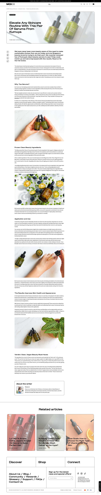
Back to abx (99, 486)
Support (28, 479)
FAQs (39, 479)
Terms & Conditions (65, 490)
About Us (14, 473)
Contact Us (16, 481)
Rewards (31, 476)
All (49, 4)
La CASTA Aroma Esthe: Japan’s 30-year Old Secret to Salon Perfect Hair (20, 441)
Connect (74, 462)
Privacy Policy (78, 490)
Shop (42, 462)
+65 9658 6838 (81, 477)
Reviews (12, 14)
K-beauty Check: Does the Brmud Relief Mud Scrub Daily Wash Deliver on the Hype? (49, 441)
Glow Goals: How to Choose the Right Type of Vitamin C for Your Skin (78, 441)
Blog (26, 473)
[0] (92, 4)
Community (16, 476)
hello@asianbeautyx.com (83, 478)
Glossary (14, 479)
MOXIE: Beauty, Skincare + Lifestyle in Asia (16, 8)
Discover (15, 462)
